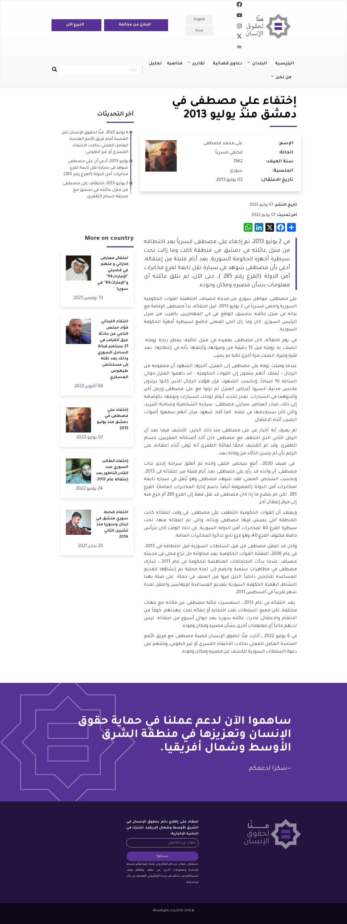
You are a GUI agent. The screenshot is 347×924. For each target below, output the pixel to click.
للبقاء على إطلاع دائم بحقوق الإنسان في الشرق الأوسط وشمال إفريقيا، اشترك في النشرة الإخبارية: (162, 828)
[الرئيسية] (270, 26)
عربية (199, 30)
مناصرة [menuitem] (174, 63)
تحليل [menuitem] (155, 63)
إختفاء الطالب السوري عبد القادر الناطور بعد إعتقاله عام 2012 (112, 470)
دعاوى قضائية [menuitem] (227, 63)
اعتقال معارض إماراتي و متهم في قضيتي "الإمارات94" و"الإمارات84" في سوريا (112, 273)
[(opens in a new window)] (239, 5)
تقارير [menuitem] (201, 66)
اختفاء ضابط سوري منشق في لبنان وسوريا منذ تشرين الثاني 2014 (112, 524)
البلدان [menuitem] (262, 66)
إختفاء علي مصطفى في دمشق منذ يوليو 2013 (112, 419)
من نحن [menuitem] (286, 79)
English (199, 20)
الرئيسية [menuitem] (284, 63)
